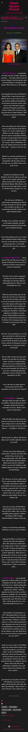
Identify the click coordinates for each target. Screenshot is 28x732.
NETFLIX (4, 712)
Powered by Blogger (15, 726)
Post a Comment (7, 720)
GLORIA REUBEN (13, 707)
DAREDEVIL (4, 707)
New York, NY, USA (10, 715)
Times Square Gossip (14, 6)
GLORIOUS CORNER (6, 710)
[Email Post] (2, 704)
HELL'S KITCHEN (17, 710)
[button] (26, 18)
